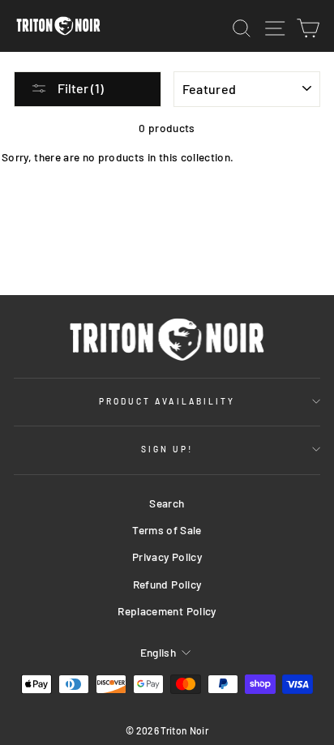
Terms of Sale (166, 530)
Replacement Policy (167, 611)
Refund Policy (167, 584)
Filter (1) (79, 88)
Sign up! (167, 449)
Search (166, 503)
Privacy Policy (167, 556)
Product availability (167, 401)
